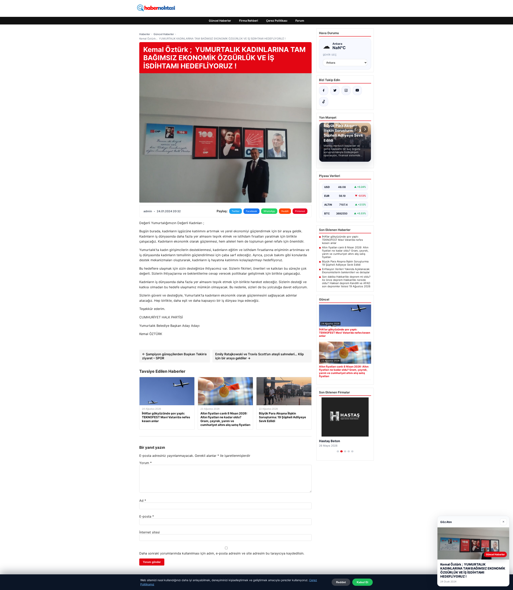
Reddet (341, 582)
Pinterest (300, 211)
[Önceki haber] (356, 129)
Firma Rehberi (248, 20)
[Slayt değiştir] (338, 451)
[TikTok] (323, 101)
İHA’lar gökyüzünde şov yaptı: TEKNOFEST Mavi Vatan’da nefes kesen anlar (342, 240)
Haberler (144, 34)
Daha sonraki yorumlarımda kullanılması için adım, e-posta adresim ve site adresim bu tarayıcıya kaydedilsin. (221, 553)
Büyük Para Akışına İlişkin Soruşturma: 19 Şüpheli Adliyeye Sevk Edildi (345, 263)
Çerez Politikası (276, 20)
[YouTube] (357, 90)
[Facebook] (323, 90)
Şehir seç (330, 54)
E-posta (146, 516)
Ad (142, 501)
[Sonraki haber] (364, 129)
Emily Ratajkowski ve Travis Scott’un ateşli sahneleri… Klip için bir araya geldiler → (259, 356)
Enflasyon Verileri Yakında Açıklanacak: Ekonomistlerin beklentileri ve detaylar (346, 270)
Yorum (145, 463)
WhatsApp (269, 211)
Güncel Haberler (220, 20)
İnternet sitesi (149, 532)
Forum (299, 20)
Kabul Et (362, 582)
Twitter (235, 211)
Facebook (251, 211)
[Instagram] (346, 90)
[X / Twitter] (334, 90)
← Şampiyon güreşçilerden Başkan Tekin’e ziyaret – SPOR (174, 356)
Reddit (285, 211)
